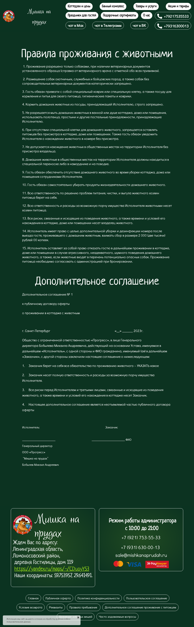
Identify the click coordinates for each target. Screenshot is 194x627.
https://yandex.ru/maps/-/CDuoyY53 (51, 569)
